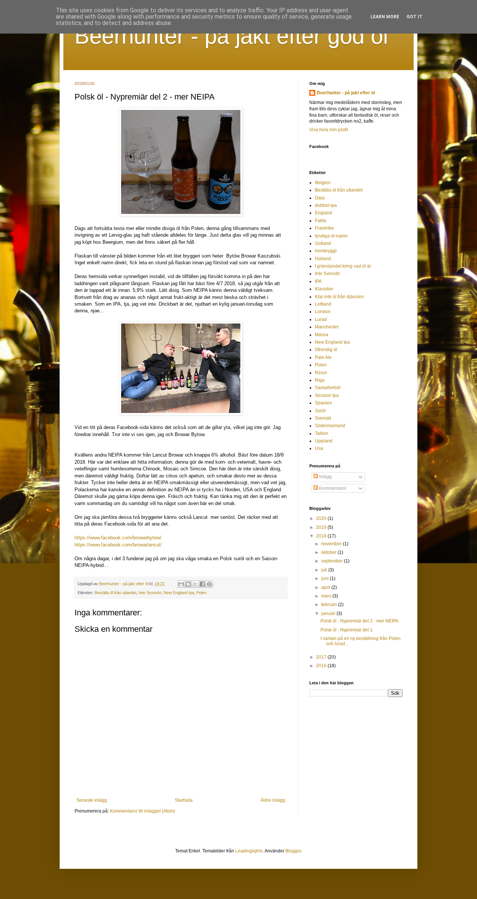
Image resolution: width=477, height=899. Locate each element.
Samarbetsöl (328, 387)
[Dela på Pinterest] (209, 584)
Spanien (323, 403)
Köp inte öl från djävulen (339, 296)
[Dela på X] (195, 584)
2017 (322, 657)
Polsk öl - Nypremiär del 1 (346, 630)
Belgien (323, 182)
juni (325, 578)
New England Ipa (179, 592)
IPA (318, 281)
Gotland (323, 243)
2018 (322, 536)
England (323, 212)
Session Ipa (327, 395)
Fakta (320, 220)
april (326, 587)
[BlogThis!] (188, 584)
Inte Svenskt (150, 592)
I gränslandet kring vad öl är (343, 266)
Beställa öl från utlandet (115, 592)
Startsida (184, 800)
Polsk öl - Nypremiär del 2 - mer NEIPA (359, 621)
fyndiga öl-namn (331, 236)
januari (329, 613)
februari (329, 604)
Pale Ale (323, 357)
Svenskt (323, 418)
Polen (201, 592)
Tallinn (321, 433)
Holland (323, 258)
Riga (320, 380)
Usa (319, 448)
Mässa (321, 334)
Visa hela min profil (328, 129)
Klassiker (324, 288)
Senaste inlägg (91, 800)
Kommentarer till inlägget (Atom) (142, 811)
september (332, 561)
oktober (329, 552)
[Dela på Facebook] (202, 584)
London (323, 311)
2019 (322, 527)
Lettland (323, 304)
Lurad (321, 319)
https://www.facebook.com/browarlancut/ (118, 545)
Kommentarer (332, 488)
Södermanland (330, 425)
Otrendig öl (326, 349)
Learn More (384, 16)
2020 (322, 518)
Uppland (323, 441)
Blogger (293, 851)
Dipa (320, 198)
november (332, 543)
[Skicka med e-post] (181, 584)
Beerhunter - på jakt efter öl (346, 92)
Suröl (320, 410)
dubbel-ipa (326, 205)
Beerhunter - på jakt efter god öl (231, 35)
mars (326, 596)
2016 (322, 665)
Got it (415, 16)
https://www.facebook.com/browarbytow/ (118, 537)
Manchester (327, 326)
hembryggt (326, 250)
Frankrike (324, 228)
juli (324, 569)
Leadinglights (249, 851)
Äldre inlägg (272, 800)
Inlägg (325, 476)
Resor (321, 372)
